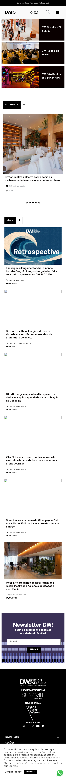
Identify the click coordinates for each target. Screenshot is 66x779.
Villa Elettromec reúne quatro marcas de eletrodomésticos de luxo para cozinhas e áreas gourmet (31, 460)
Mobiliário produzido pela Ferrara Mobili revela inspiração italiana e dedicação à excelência (30, 586)
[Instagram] (23, 726)
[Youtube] (38, 726)
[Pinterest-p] (43, 726)
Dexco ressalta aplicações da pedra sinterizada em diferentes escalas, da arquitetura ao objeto (29, 334)
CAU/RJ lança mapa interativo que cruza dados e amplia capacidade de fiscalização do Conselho (32, 397)
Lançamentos (21, 280)
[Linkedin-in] (33, 726)
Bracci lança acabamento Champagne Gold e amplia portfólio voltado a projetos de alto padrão (32, 523)
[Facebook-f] (28, 726)
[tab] (33, 737)
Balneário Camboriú (17, 186)
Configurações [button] (13, 772)
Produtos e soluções (23, 343)
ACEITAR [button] (30, 772)
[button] (57, 12)
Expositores (10, 280)
